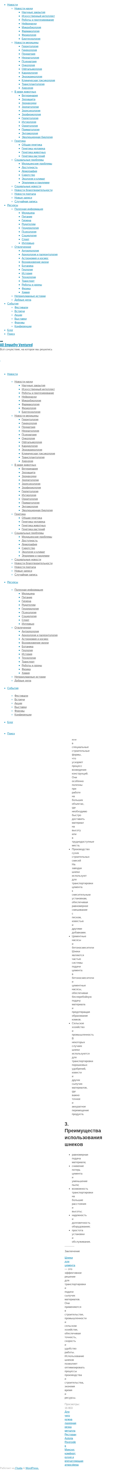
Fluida (18, 1468)
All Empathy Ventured (16, 344)
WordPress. (32, 1468)
